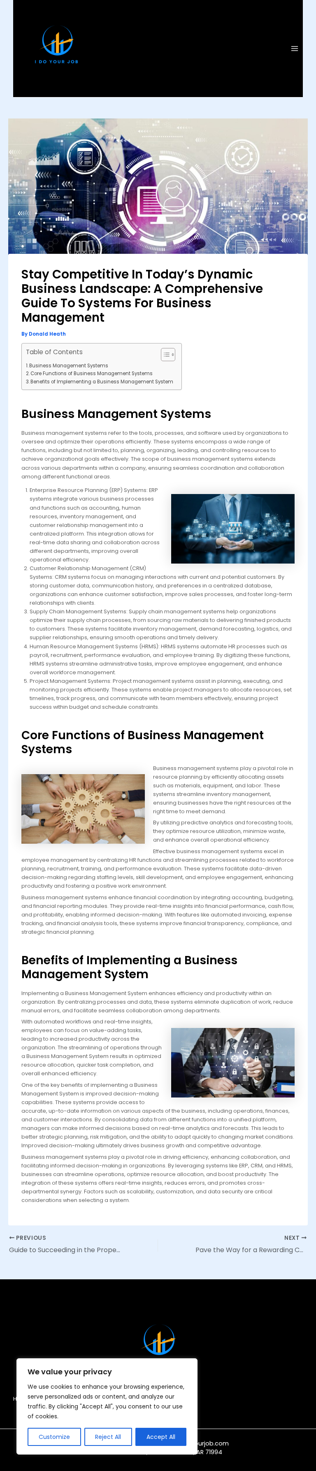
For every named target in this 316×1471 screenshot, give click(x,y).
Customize (54, 1437)
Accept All (160, 1437)
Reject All (108, 1437)
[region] (107, 1406)
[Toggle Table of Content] (164, 355)
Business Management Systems (68, 365)
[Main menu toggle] (295, 48)
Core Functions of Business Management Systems (91, 373)
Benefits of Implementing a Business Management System (101, 381)
